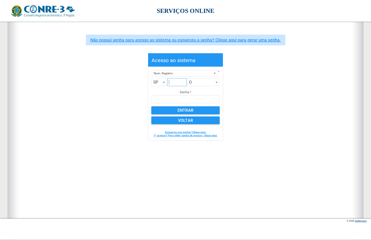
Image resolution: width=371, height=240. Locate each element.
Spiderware (361, 221)
